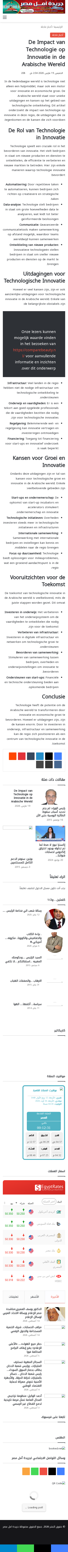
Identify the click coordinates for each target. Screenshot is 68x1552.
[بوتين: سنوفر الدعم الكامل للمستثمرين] (17, 840)
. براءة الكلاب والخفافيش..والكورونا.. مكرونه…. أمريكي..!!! (23, 938)
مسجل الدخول (42, 888)
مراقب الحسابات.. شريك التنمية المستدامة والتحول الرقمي (24, 1329)
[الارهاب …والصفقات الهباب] (54, 989)
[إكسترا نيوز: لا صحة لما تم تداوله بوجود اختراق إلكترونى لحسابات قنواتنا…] (50, 833)
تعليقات (14, 1296)
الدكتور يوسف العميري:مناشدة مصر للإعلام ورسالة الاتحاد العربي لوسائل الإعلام (22, 1313)
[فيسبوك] (58, 756)
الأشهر (34, 1296)
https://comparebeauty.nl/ (34, 353)
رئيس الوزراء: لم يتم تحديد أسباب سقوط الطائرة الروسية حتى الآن (50, 812)
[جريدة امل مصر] (34, 7)
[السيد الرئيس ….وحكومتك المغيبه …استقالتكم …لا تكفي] (54, 965)
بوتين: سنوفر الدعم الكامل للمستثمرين (21, 860)
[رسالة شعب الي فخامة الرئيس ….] (54, 919)
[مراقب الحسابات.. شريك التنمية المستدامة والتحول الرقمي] (54, 1332)
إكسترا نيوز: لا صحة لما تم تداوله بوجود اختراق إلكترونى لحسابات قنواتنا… (52, 850)
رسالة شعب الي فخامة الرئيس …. (22, 910)
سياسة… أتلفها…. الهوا (27, 1004)
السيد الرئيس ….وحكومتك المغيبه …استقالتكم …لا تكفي (23, 959)
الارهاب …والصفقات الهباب (26, 980)
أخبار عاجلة (46, 26)
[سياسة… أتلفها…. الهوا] (54, 1012)
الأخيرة (55, 1296)
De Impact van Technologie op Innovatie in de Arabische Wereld (21, 796)
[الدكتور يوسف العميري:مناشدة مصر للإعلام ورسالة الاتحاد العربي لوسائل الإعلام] (54, 1314)
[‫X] (49, 756)
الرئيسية (58, 26)
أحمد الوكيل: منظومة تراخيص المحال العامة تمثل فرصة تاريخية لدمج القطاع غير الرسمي (23, 1399)
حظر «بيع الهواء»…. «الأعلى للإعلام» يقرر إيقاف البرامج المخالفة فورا (25, 1347)
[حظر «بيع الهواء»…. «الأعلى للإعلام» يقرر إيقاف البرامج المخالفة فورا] (54, 1349)
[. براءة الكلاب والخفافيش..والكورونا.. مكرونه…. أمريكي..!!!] (54, 942)
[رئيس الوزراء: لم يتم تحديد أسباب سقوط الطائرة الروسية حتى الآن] (50, 797)
